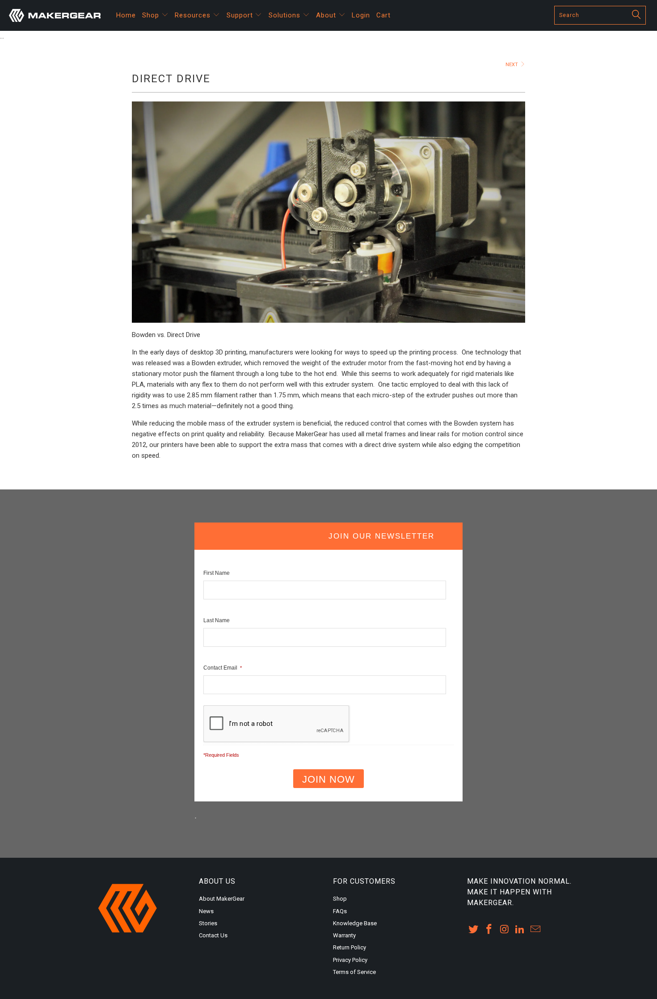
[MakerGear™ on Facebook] (489, 930)
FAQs (340, 911)
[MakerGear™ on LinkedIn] (520, 930)
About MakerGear (221, 898)
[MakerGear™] (57, 15)
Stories (208, 923)
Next (512, 64)
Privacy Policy (350, 960)
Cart (383, 15)
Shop (151, 15)
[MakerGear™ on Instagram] (504, 930)
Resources (194, 15)
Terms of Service (354, 972)
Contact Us (213, 935)
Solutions (286, 15)
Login (361, 15)
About (327, 15)
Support (241, 15)
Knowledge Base (355, 923)
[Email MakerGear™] (536, 930)
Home (126, 15)
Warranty (344, 935)
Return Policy (349, 947)
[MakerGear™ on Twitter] (473, 930)
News (206, 911)
